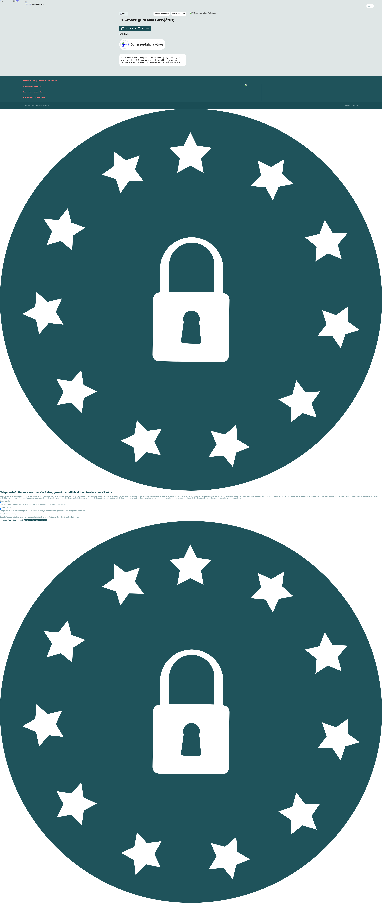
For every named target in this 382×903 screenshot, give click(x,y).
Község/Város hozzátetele (34, 97)
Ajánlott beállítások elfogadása (35, 520)
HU (369, 6)
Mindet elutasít (17, 520)
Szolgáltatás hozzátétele (33, 92)
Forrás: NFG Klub (178, 14)
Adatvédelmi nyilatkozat (33, 86)
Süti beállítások (6, 520)
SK (371, 6)
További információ (161, 14)
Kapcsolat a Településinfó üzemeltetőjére (40, 81)
